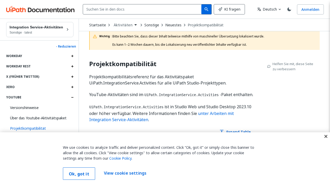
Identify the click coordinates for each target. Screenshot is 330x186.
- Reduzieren (66, 46)
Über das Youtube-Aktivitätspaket (38, 118)
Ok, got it (79, 174)
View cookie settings (125, 173)
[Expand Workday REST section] (72, 66)
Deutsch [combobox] (267, 9)
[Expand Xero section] (72, 87)
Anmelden (310, 9)
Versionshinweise (24, 107)
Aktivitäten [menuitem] (123, 25)
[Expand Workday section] (72, 56)
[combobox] (143, 9)
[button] (39, 128)
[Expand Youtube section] (72, 97)
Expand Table (235, 132)
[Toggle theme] (289, 9)
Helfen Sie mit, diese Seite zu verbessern (293, 66)
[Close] (325, 136)
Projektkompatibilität (206, 25)
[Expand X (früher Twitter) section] (72, 76)
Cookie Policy (120, 158)
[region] (165, 159)
